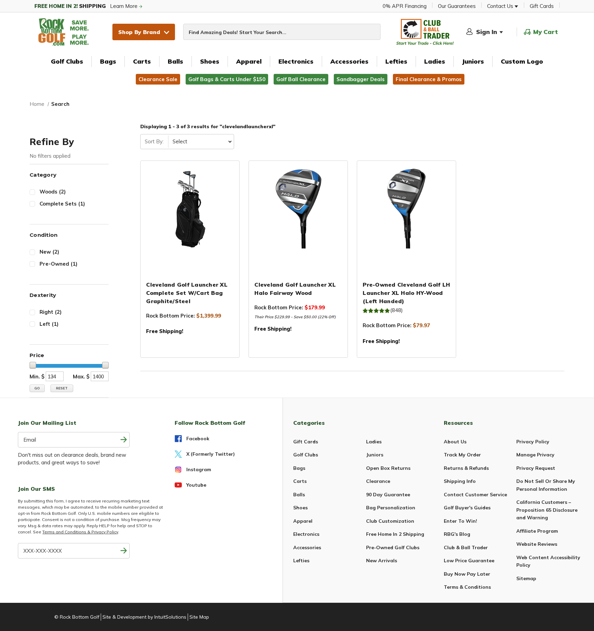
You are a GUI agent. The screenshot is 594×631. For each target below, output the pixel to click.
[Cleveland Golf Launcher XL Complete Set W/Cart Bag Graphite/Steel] (190, 208)
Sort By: (154, 141)
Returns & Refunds (466, 468)
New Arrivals (381, 560)
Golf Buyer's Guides (467, 508)
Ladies (434, 61)
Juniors (473, 61)
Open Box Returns (388, 468)
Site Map (199, 617)
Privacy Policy (532, 442)
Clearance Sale (158, 79)
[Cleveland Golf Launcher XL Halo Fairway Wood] (298, 208)
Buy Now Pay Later (467, 574)
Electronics (296, 61)
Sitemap (526, 578)
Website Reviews (536, 544)
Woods (53, 191)
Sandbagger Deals (361, 79)
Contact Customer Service (475, 494)
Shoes (209, 61)
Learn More (86, 6)
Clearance (378, 481)
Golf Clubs (67, 61)
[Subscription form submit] (124, 439)
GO (37, 388)
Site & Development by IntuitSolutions (144, 617)
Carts (142, 61)
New (49, 251)
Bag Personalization (390, 508)
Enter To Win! (460, 521)
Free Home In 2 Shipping (395, 534)
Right (51, 312)
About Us (455, 442)
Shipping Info (460, 481)
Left (49, 324)
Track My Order (462, 455)
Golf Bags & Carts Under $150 (226, 79)
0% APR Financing (405, 6)
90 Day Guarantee (388, 494)
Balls (175, 61)
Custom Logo (522, 61)
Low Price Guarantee (469, 560)
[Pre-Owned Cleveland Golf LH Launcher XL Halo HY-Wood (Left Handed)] (406, 208)
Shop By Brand (139, 32)
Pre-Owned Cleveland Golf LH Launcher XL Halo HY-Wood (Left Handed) (406, 293)
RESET (62, 388)
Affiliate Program (537, 531)
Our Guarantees (457, 6)
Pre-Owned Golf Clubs (392, 547)
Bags (108, 61)
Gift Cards (542, 6)
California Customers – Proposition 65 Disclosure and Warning (547, 510)
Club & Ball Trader (466, 547)
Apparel (249, 61)
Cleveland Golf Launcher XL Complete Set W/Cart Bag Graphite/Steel (187, 293)
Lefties (396, 61)
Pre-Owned (58, 264)
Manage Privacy (535, 455)
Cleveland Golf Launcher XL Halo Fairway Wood (295, 288)
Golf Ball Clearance (301, 79)
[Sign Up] (124, 550)
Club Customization (390, 521)
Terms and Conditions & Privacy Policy (80, 531)
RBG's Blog (457, 534)
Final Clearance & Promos (429, 79)
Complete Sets (62, 203)
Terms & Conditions (467, 587)
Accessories (349, 61)
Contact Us (501, 6)
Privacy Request (535, 468)
